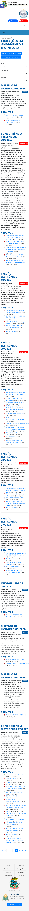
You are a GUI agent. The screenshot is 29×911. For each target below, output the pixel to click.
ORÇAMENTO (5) (11, 778)
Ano (2, 63)
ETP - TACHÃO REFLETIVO (14, 566)
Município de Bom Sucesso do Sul (16, 37)
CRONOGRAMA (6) (11, 796)
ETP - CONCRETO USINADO (14, 498)
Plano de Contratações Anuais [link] (11, 53)
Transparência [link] (21, 869)
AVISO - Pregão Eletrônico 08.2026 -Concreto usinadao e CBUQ (15, 503)
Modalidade (4, 70)
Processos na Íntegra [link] (11, 57)
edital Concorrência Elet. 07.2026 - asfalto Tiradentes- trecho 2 (15, 840)
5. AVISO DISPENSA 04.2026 (15, 715)
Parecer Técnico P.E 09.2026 (15, 413)
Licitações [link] (8, 872)
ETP (7, 784)
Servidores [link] (21, 872)
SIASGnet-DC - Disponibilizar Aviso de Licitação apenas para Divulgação (15, 429)
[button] (2, 6)
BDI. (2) (8, 811)
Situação (4, 77)
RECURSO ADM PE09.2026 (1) (15, 410)
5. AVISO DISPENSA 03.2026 (15, 659)
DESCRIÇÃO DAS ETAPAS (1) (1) (15, 792)
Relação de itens (11, 331)
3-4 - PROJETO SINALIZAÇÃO (15, 819)
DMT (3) (8, 782)
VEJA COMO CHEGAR (14, 904)
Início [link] (8, 865)
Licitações (4, 38)
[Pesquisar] (24, 26)
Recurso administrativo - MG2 (15, 402)
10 (22, 850)
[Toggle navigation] (3, 32)
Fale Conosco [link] (8, 875)
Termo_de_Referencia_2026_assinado (17, 423)
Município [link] (21, 865)
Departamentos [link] (8, 869)
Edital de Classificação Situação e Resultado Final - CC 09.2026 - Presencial (16, 249)
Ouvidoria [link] (21, 875)
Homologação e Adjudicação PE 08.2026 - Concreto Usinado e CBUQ (16, 490)
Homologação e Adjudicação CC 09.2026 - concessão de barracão (15, 237)
